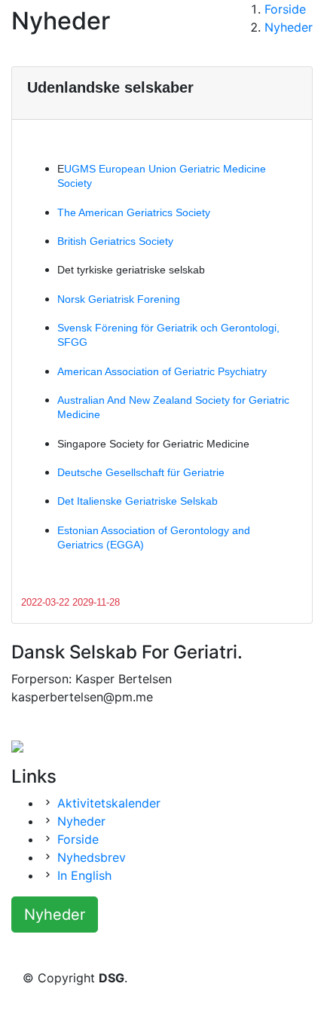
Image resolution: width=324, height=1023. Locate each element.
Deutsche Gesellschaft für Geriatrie (141, 472)
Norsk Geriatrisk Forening (118, 299)
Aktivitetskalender (108, 803)
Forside (78, 839)
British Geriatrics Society (115, 241)
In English (84, 875)
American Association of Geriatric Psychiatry (162, 371)
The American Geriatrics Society (133, 212)
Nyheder (288, 27)
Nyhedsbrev (91, 857)
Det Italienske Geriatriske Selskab (137, 501)
